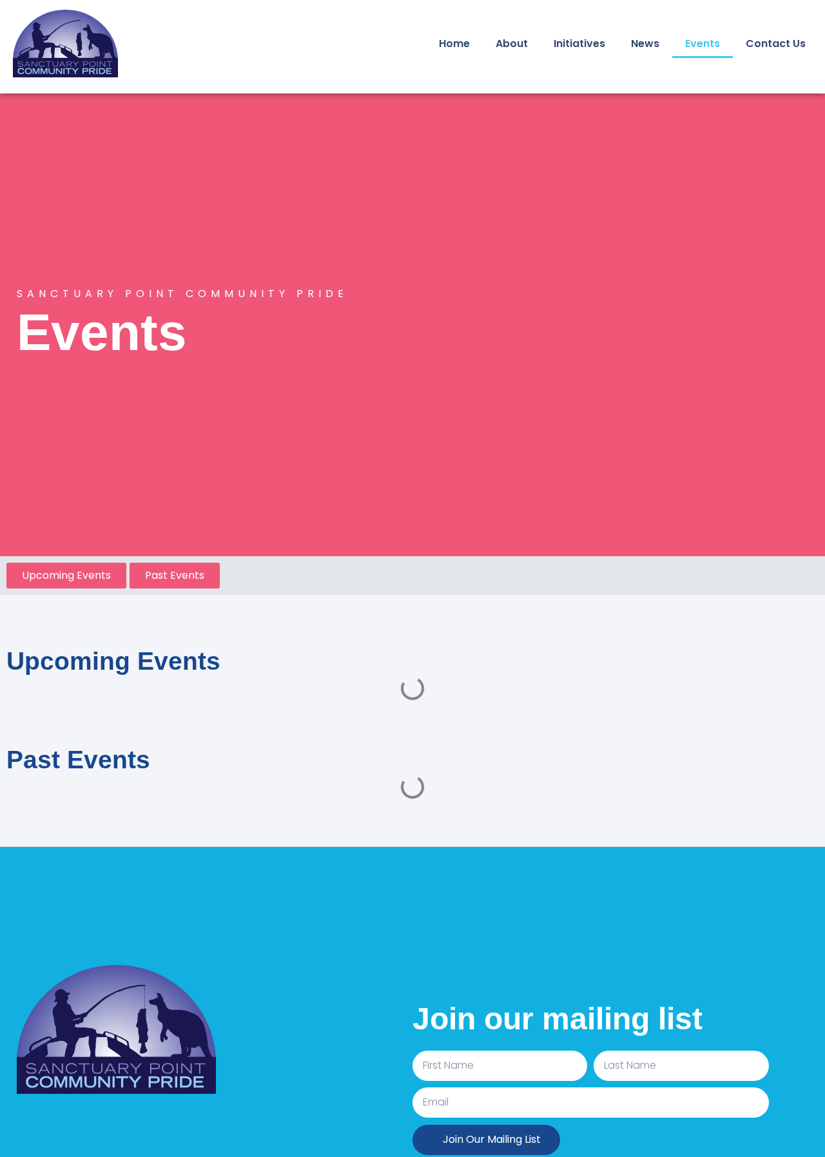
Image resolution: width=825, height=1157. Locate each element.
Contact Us (776, 43)
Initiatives (579, 43)
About (512, 43)
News (645, 43)
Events (702, 43)
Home (454, 43)
